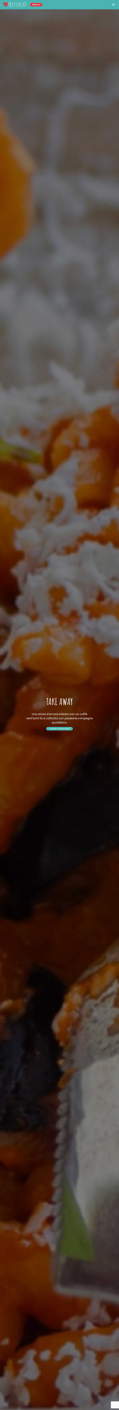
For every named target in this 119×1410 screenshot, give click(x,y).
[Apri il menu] (113, 4)
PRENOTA (36, 4)
